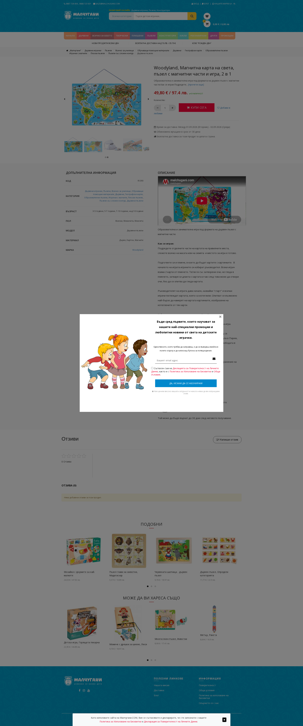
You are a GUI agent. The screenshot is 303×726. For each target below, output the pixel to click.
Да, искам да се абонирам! (185, 383)
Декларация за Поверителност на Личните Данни (170, 721)
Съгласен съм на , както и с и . (185, 371)
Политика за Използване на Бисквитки (190, 371)
